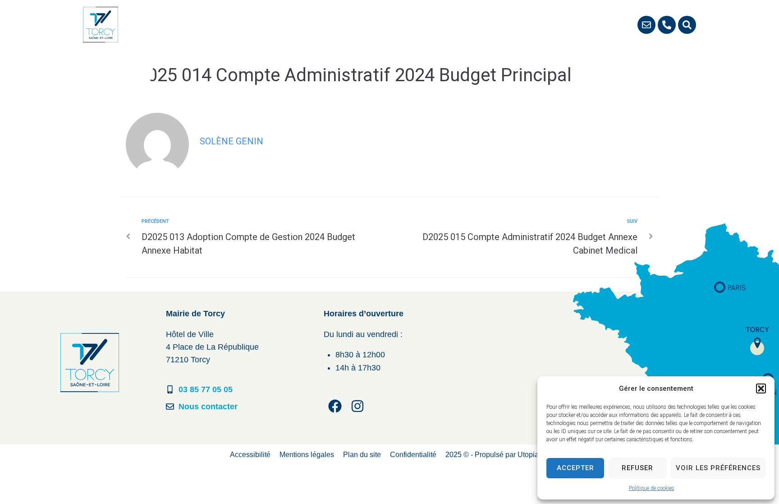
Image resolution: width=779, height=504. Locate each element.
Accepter (575, 468)
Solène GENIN (231, 141)
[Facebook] (335, 406)
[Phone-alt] (667, 25)
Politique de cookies (651, 488)
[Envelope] (646, 25)
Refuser (637, 468)
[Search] (687, 25)
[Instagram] (357, 406)
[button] (760, 388)
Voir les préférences (718, 468)
